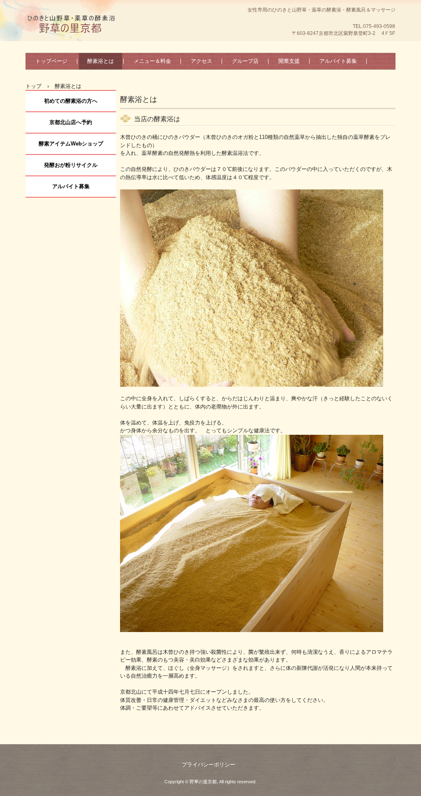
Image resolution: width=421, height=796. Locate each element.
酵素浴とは (100, 61)
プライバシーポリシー (208, 764)
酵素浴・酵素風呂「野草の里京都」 (70, 43)
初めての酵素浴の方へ (70, 101)
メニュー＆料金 (152, 61)
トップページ (51, 61)
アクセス (201, 61)
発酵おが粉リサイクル (70, 165)
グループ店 (245, 61)
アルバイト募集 (338, 61)
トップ (33, 86)
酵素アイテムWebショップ (71, 144)
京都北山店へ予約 (70, 122)
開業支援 (289, 61)
